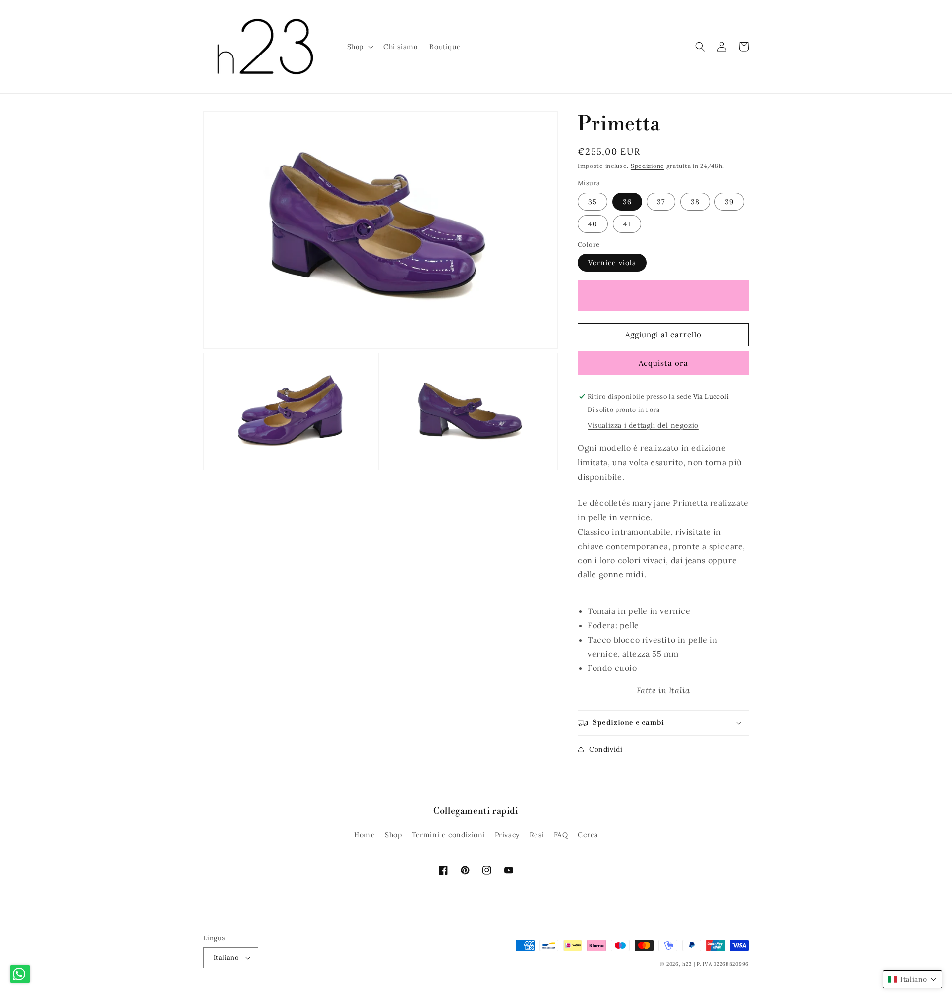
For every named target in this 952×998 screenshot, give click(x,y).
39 (729, 201)
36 (627, 201)
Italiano (226, 957)
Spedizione (647, 165)
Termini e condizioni (448, 835)
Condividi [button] (605, 749)
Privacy (507, 835)
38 (695, 201)
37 (661, 201)
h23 (687, 964)
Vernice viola (612, 262)
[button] (359, 46)
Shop (393, 835)
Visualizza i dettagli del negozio (643, 425)
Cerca (588, 835)
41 (627, 224)
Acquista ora (663, 363)
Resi (537, 835)
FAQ (561, 835)
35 (592, 201)
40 (592, 224)
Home (364, 835)
